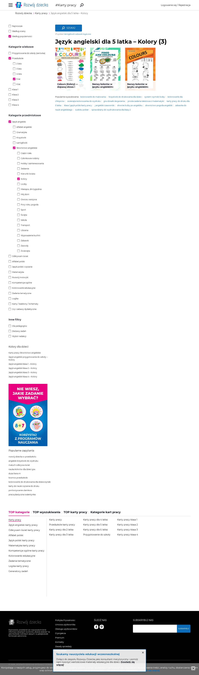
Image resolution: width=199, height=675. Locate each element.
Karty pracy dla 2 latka (61, 529)
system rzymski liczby (154, 97)
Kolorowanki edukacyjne (23, 288)
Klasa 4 (15, 105)
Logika (15, 298)
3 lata (18, 69)
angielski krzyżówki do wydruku (23, 461)
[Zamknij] (193, 668)
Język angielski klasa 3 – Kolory (23, 372)
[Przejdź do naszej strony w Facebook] (96, 627)
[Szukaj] (81, 5)
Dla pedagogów (19, 326)
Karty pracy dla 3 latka (61, 534)
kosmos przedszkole (18, 478)
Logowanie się (168, 5)
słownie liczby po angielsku (129, 105)
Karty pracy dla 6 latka (95, 529)
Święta (24, 215)
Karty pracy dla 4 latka (95, 519)
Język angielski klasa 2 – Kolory (23, 368)
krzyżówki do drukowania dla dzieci (125, 97)
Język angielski (19, 122)
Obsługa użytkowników (66, 629)
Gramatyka (21, 132)
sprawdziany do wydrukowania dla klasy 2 (111, 110)
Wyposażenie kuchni (30, 235)
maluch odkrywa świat (19, 465)
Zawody (24, 246)
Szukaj (71, 27)
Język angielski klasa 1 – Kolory (23, 364)
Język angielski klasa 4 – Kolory (23, 376)
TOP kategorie (19, 512)
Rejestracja (184, 5)
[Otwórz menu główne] (11, 5)
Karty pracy (67, 5)
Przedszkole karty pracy (62, 524)
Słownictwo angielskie (26, 148)
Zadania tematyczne (21, 293)
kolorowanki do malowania (93, 97)
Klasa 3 (15, 100)
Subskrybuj (183, 629)
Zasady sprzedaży (63, 646)
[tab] (20, 513)
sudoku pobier (82, 110)
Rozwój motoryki (20, 277)
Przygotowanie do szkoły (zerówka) (28, 53)
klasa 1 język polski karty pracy (78, 105)
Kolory (24, 179)
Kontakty (59, 642)
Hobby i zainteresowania (32, 163)
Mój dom (25, 194)
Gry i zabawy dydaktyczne (24, 309)
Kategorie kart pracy (105, 512)
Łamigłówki (21, 143)
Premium (59, 638)
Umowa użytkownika (65, 624)
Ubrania (24, 230)
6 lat (18, 84)
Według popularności (22, 36)
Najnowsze (17, 26)
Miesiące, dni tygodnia (31, 189)
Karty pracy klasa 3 (127, 529)
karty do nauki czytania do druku (24, 486)
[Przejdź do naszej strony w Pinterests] (102, 627)
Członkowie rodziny (30, 158)
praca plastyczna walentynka (22, 494)
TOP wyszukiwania (46, 512)
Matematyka (18, 272)
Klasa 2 (15, 94)
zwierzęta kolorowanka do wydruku (84, 101)
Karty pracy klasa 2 (127, 524)
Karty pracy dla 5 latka (95, 524)
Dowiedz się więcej (149, 670)
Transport (25, 225)
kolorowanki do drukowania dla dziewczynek (30, 482)
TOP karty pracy (75, 512)
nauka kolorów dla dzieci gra (22, 469)
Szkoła (24, 220)
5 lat (18, 79)
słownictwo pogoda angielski (158, 105)
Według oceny (18, 31)
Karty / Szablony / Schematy (25, 304)
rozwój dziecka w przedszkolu (22, 457)
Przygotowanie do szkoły (96, 534)
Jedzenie (25, 168)
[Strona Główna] (33, 5)
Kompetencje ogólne (22, 282)
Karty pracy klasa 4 (127, 534)
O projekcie (60, 633)
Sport (23, 210)
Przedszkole (17, 58)
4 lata (19, 74)
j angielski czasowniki (104, 105)
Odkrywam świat (20, 256)
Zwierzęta (25, 251)
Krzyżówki (21, 137)
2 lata (18, 63)
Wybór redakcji (19, 336)
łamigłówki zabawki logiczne (77, 34)
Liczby (24, 184)
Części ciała (26, 153)
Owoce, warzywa (29, 199)
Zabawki (25, 240)
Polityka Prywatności (65, 620)
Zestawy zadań (19, 331)
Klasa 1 (15, 89)
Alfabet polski (18, 261)
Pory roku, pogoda (29, 204)
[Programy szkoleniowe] (28, 445)
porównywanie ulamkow (20, 490)
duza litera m (15, 473)
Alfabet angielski (24, 127)
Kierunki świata (28, 174)
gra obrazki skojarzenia (114, 101)
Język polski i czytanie (22, 267)
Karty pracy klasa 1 (127, 519)
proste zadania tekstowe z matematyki (146, 101)
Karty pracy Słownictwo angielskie (25, 353)
